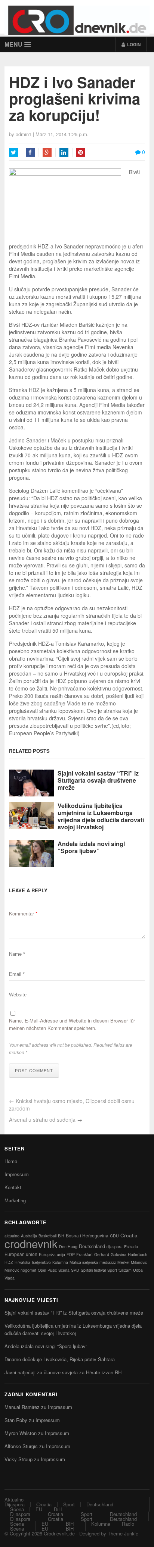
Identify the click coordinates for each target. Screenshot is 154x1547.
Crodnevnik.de (59, 1533)
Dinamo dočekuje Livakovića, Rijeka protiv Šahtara (59, 1359)
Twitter (13, 152)
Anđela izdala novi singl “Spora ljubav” (91, 847)
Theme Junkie (123, 1533)
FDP (71, 1254)
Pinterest (80, 152)
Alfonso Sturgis (21, 1446)
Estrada (131, 1246)
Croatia (129, 1235)
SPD (75, 1270)
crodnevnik (31, 1243)
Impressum (16, 1174)
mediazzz (107, 1262)
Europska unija (52, 1254)
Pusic (52, 1270)
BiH (61, 1235)
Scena (64, 1270)
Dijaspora (14, 1504)
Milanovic (139, 1262)
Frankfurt (84, 1254)
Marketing (15, 1200)
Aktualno (14, 1499)
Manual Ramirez (22, 1406)
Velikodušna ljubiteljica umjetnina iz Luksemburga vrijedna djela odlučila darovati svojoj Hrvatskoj (101, 816)
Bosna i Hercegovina (87, 1235)
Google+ (47, 152)
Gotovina (118, 1254)
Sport (112, 1270)
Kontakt (12, 1187)
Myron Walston (20, 1433)
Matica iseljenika (84, 1262)
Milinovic (11, 1270)
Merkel (123, 1262)
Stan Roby (15, 1420)
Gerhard (101, 1254)
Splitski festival (93, 1270)
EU (39, 1509)
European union (20, 1254)
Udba (138, 1270)
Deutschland (92, 1246)
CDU (114, 1235)
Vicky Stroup (18, 1459)
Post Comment (34, 1070)
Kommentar (23, 913)
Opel (42, 1270)
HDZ (8, 1262)
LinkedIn (63, 152)
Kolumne (100, 1523)
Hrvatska (22, 1262)
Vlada (9, 1278)
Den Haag (68, 1246)
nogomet (28, 1270)
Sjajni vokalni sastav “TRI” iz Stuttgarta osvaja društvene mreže (98, 780)
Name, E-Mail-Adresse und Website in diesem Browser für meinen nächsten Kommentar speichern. (72, 1024)
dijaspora (115, 1246)
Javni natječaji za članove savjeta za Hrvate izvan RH (62, 1372)
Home (10, 1161)
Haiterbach (137, 1254)
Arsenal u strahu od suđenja (42, 1119)
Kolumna (60, 1262)
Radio (128, 1523)
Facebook (30, 152)
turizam (125, 1270)
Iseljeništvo (41, 1262)
